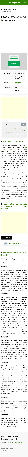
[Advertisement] (14, 37)
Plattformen (4, 450)
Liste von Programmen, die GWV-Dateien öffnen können (16, 131)
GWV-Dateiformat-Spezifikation (15, 127)
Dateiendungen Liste (7, 448)
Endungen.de (14, 3)
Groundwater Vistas (15, 243)
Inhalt (5, 124)
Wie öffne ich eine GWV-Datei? (15, 134)
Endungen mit (11, 9)
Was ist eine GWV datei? (13, 129)
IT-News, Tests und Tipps (8, 453)
